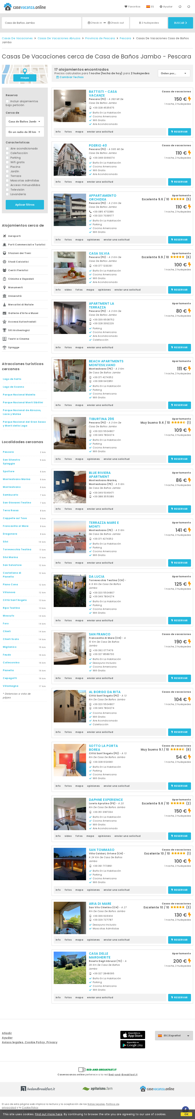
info (58, 131)
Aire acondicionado (24, 148)
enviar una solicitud (100, 131)
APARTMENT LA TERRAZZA (101, 305)
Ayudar (168, 6)
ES (152, 6)
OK (186, 1114)
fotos (68, 131)
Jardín (14, 171)
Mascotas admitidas (24, 180)
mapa (25, 78)
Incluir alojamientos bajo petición (22, 103)
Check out (117, 23)
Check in (96, 23)
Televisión (17, 190)
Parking (15, 158)
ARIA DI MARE (100, 903)
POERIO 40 (98, 145)
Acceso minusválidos (25, 185)
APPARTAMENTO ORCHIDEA (103, 197)
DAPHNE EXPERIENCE (106, 799)
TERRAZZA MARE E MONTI (104, 524)
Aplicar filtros (24, 205)
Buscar (179, 23)
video (68, 289)
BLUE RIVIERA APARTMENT (100, 474)
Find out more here (48, 1114)
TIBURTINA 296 (101, 419)
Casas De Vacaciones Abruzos (59, 38)
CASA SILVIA (99, 253)
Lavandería (18, 194)
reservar (181, 132)
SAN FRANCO (100, 634)
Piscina (15, 167)
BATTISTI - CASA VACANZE (103, 93)
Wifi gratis (17, 162)
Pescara (125, 38)
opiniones (93, 239)
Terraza (15, 176)
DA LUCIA (97, 576)
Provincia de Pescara (100, 38)
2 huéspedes (150, 23)
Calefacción (19, 153)
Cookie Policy (30, 1107)
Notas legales (96, 1104)
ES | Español (172, 1035)
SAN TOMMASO (102, 849)
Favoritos (134, 6)
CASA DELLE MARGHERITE (100, 955)
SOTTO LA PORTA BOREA (103, 748)
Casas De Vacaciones (17, 38)
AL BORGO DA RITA (105, 692)
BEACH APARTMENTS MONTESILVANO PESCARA (106, 365)
